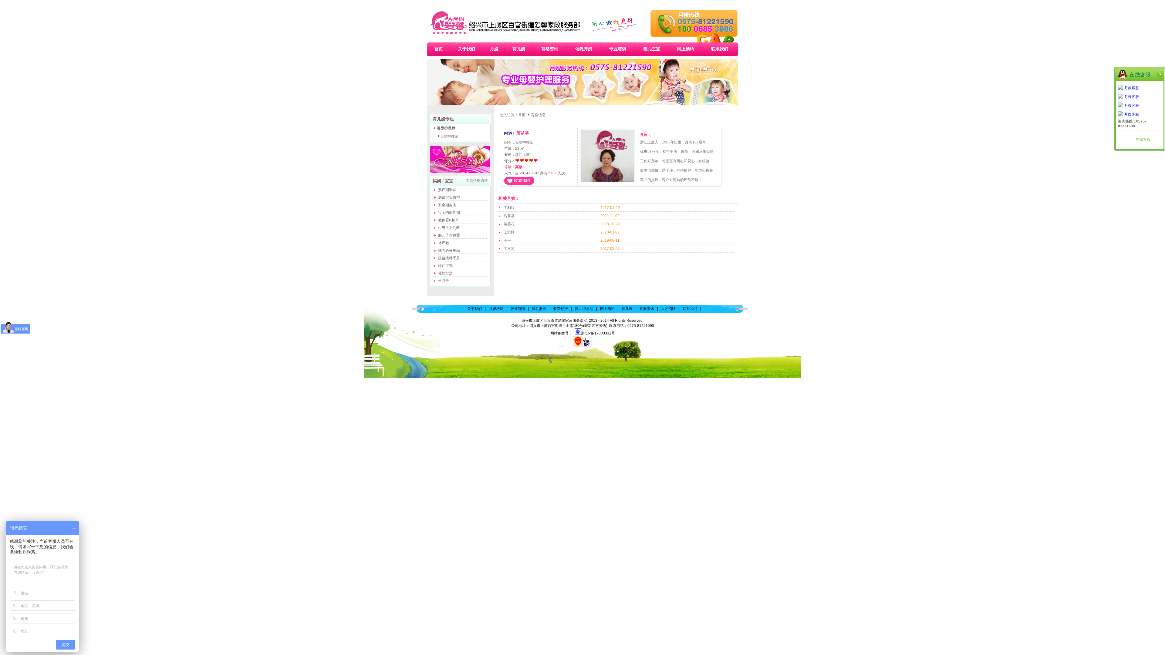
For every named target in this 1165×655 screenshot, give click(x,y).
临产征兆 (445, 266)
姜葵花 (509, 224)
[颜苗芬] (607, 182)
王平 (507, 240)
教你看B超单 (448, 220)
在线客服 (1143, 139)
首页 (521, 115)
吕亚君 (509, 216)
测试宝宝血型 (449, 197)
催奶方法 (445, 273)
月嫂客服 (1131, 88)
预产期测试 (447, 190)
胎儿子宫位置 (449, 235)
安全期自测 (447, 205)
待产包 (443, 243)
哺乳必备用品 (449, 250)
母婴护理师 (449, 136)
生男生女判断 (449, 228)
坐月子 (443, 281)
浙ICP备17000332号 (598, 333)
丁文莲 (509, 249)
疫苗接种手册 (449, 258)
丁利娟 (509, 208)
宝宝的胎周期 (449, 212)
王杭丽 (509, 232)
